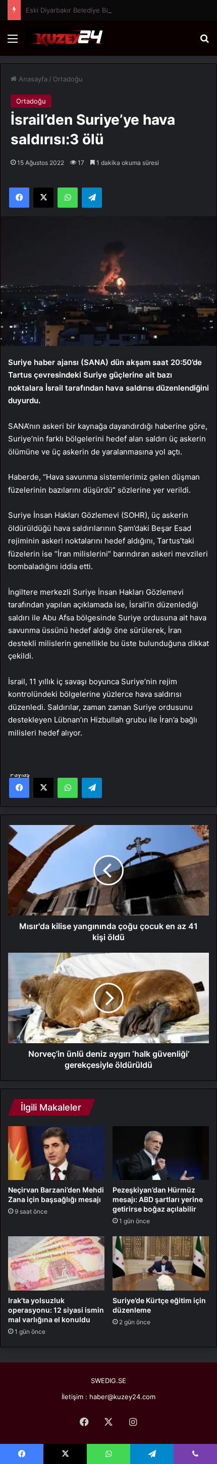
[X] (43, 788)
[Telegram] (92, 788)
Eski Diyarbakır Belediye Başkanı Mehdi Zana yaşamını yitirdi (119, 10)
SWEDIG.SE (108, 1381)
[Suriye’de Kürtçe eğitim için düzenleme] (161, 1263)
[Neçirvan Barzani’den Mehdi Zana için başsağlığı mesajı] (56, 1153)
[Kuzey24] (65, 38)
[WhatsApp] (68, 788)
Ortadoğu (68, 79)
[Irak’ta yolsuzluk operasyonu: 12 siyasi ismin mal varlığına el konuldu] (56, 1263)
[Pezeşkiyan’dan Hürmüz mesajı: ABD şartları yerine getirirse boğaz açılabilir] (161, 1153)
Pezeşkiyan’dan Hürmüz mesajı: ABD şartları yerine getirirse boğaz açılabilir (158, 1199)
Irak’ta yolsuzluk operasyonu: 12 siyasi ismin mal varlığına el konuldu (56, 1310)
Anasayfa (32, 79)
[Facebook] (19, 788)
